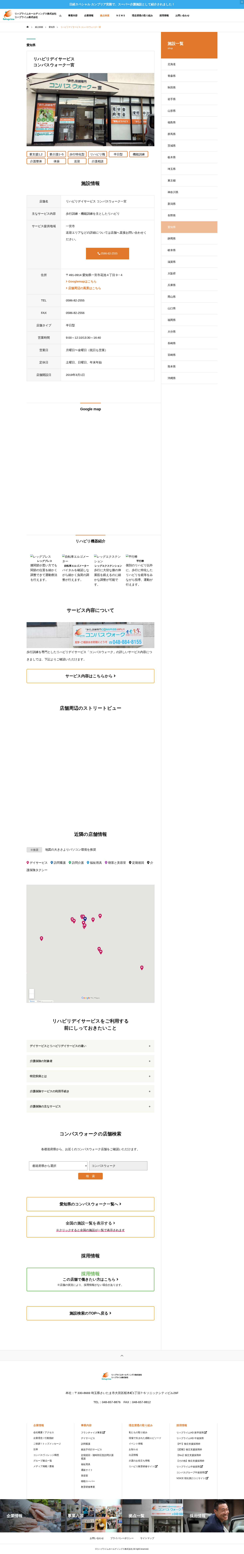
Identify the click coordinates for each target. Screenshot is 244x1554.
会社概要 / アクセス (43, 1432)
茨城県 (172, 145)
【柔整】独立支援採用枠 (189, 1449)
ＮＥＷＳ (120, 15)
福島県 (172, 122)
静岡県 (172, 238)
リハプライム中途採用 (188, 1466)
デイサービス (88, 1438)
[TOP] (122, 1355)
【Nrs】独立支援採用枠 (188, 1455)
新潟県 (172, 203)
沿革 (35, 1449)
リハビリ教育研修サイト (141, 1466)
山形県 (172, 110)
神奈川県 (173, 192)
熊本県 (172, 366)
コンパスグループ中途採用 (190, 1472)
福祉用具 (85, 1464)
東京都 (172, 180)
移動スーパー (88, 1481)
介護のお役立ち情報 (139, 1460)
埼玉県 (172, 168)
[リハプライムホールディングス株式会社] (122, 1376)
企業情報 (88, 15)
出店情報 (133, 1455)
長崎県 (172, 343)
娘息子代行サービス (91, 1449)
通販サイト (87, 1470)
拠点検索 (104, 15)
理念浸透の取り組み (142, 15)
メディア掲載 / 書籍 (43, 1466)
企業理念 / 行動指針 (43, 1438)
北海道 (172, 64)
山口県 (172, 308)
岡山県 (172, 296)
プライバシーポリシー (122, 1538)
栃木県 (172, 157)
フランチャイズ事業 (91, 1432)
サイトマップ (147, 1538)
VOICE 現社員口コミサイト (190, 1478)
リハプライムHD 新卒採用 (190, 1432)
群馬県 (172, 134)
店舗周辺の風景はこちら (84, 288)
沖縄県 (172, 378)
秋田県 (172, 87)
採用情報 (164, 15)
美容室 (84, 1475)
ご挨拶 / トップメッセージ (47, 1443)
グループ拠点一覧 (42, 1460)
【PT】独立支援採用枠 (188, 1444)
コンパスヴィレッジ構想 (46, 1455)
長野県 (172, 215)
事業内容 (73, 15)
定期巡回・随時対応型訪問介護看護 (97, 1457)
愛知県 (31, 45)
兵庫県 (172, 285)
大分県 (172, 331)
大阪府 (172, 273)
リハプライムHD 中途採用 (190, 1438)
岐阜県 (172, 250)
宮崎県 (172, 354)
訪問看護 (85, 1444)
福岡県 (172, 320)
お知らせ (133, 1449)
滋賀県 (172, 261)
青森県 (172, 75)
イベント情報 (136, 1443)
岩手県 (172, 99)
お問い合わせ (182, 15)
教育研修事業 (88, 1487)
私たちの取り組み (138, 1432)
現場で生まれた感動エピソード (145, 1438)
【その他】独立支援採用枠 (190, 1460)
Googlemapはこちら (82, 281)
